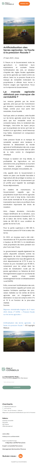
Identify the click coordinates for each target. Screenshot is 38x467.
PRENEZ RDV (24, 3)
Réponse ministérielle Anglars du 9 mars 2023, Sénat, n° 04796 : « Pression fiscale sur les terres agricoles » (19, 312)
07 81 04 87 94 (7, 408)
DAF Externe (5, 424)
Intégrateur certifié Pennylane (15, 443)
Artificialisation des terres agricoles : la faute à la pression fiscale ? (18, 50)
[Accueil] (8, 3)
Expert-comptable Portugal (9, 440)
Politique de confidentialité (10, 436)
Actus (17, 58)
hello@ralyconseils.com (10, 406)
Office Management (7, 426)
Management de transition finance (14, 449)
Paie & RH (5, 422)
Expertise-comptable (7, 420)
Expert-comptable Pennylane (12, 446)
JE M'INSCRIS (16, 387)
